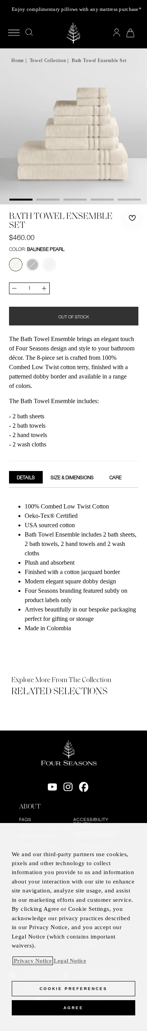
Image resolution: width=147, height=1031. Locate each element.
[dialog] (73, 927)
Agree (73, 1008)
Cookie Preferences (73, 989)
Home (17, 60)
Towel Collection (48, 60)
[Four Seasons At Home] (73, 33)
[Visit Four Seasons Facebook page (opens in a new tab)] (84, 787)
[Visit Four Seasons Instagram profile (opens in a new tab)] (68, 787)
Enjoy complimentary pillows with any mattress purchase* (77, 9)
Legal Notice (70, 961)
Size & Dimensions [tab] (72, 477)
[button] (132, 218)
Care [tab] (115, 477)
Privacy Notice (33, 961)
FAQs (25, 819)
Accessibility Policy (91, 822)
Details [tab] (26, 477)
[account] (117, 32)
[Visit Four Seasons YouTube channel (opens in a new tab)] (52, 787)
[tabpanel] (73, 568)
